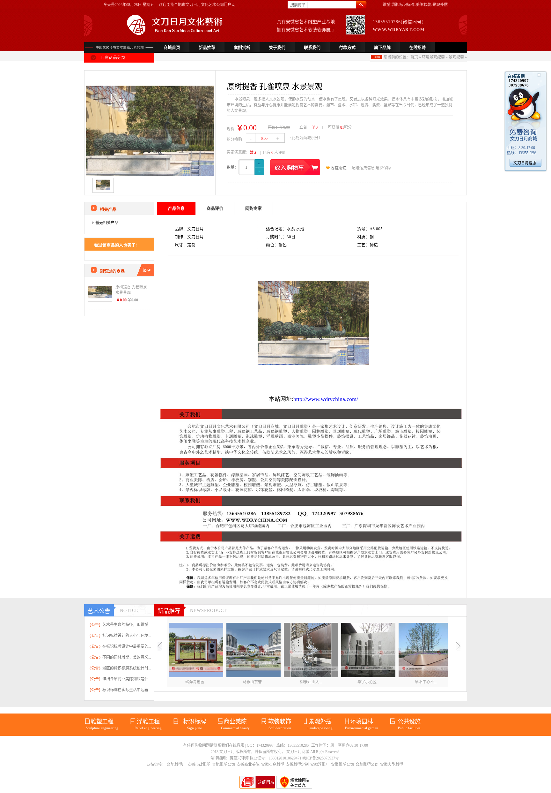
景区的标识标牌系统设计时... (126, 668)
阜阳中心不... (426, 682)
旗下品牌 (382, 47)
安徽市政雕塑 (198, 764)
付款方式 (347, 47)
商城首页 (172, 47)
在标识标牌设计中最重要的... (126, 646)
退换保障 (383, 168)
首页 (414, 57)
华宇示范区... (368, 682)
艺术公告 (98, 611)
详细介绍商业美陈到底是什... (126, 679)
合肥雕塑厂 (176, 764)
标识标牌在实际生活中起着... (126, 690)
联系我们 (312, 47)
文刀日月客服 (524, 163)
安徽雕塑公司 (342, 764)
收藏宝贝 (338, 168)
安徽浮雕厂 (319, 764)
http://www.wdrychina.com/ (325, 399)
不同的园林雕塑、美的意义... (126, 657)
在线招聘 (417, 47)
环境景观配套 (433, 57)
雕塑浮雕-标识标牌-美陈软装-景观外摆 (415, 5)
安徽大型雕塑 (391, 764)
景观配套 (456, 57)
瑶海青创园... (196, 682)
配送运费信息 (363, 168)
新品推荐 (207, 47)
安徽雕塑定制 (297, 764)
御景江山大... (311, 682)
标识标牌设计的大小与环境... (126, 635)
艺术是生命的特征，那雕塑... (126, 625)
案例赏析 (242, 47)
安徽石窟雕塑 (272, 764)
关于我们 (277, 47)
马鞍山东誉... (254, 682)
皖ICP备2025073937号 (320, 758)
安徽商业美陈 (248, 764)
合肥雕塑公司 (223, 764)
